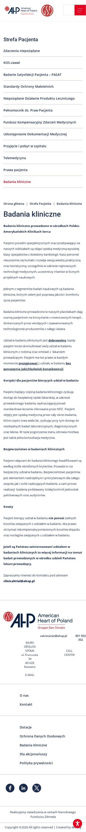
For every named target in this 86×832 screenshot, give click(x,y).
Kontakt (26, 704)
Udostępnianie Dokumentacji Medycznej (35, 134)
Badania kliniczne (17, 182)
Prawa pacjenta (15, 170)
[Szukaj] (71, 10)
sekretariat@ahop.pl (53, 636)
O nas (24, 695)
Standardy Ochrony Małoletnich (28, 86)
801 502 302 (80, 638)
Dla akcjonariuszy (33, 754)
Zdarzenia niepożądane (21, 51)
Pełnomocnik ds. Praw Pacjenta (28, 110)
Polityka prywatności (36, 763)
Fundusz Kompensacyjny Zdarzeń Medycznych (39, 122)
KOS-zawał (11, 62)
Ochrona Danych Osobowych (42, 736)
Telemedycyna (14, 158)
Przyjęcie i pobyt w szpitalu (24, 146)
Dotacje (26, 727)
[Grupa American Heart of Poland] (22, 10)
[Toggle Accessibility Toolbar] (77, 823)
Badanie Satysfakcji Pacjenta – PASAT (32, 74)
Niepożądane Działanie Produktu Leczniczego (39, 98)
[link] (80, 10)
